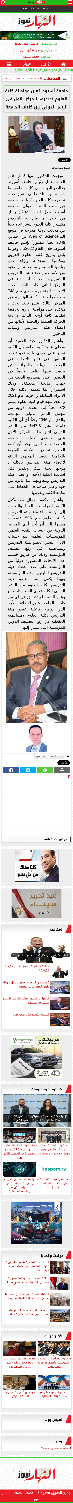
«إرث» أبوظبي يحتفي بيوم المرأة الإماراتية (19, 1394)
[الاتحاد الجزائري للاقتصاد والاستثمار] (36, 904)
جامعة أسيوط (55, 756)
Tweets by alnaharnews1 (56, 1448)
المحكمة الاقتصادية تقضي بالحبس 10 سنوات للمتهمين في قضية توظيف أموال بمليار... (27, 1266)
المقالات (56, 929)
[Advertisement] (45, 804)
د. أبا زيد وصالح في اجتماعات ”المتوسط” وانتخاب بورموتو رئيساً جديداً (54, 1362)
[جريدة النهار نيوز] (36, 1058)
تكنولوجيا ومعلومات (47, 1089)
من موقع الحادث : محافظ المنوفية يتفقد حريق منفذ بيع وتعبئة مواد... (28, 1313)
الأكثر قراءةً (53, 1336)
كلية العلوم (40, 756)
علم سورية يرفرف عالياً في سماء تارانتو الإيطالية (54, 1394)
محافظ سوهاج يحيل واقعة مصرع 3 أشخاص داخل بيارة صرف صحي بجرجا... (27, 1280)
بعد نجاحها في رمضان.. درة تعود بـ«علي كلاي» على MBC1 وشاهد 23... (20, 1362)
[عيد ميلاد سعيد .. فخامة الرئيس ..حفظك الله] (36, 867)
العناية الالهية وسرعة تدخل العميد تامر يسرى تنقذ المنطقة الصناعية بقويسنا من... (26, 1298)
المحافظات (52, 79)
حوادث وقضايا (52, 1256)
